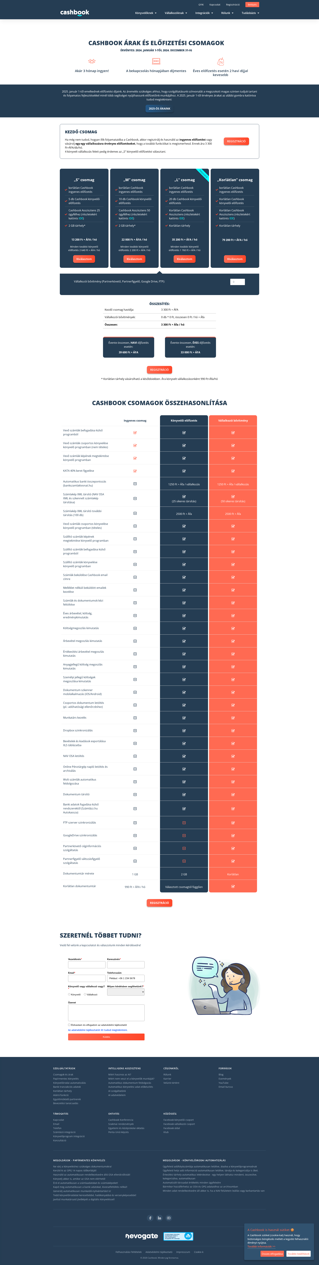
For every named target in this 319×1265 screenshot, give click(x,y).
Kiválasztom (84, 259)
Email (71, 973)
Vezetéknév (75, 959)
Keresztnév (114, 959)
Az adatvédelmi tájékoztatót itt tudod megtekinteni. (98, 1030)
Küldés (106, 1037)
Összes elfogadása (272, 1253)
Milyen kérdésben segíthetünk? (125, 986)
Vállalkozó (92, 994)
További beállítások (299, 1253)
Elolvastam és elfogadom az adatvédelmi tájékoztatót (99, 1025)
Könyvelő (76, 994)
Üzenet (72, 1002)
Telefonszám (114, 973)
